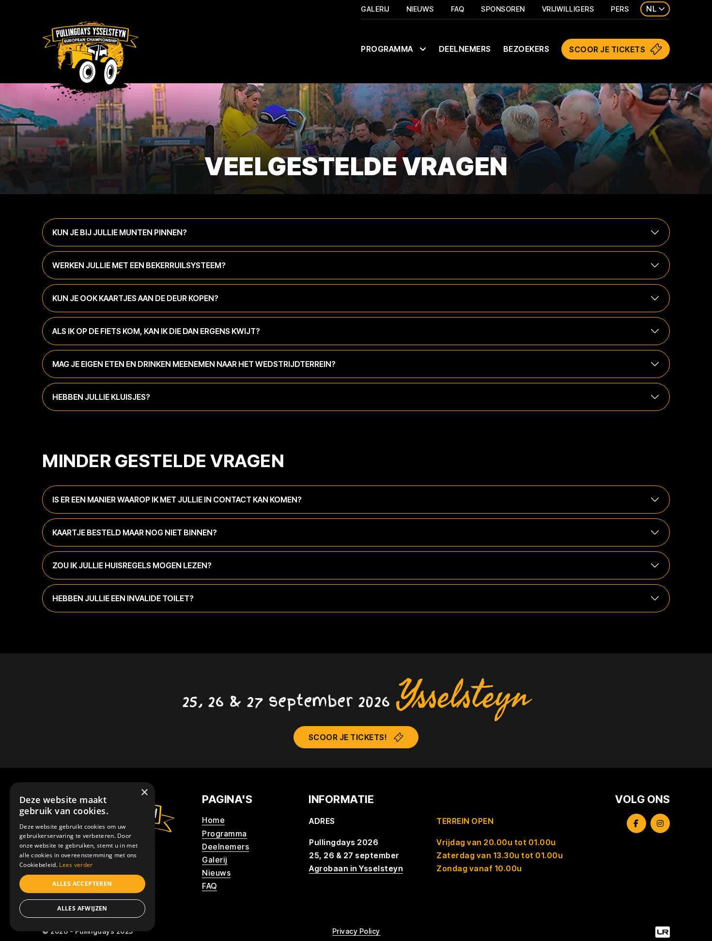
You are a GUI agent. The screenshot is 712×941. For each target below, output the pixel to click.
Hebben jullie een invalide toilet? (123, 598)
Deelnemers (465, 49)
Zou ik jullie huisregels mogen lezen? (132, 565)
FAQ (457, 9)
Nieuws (420, 9)
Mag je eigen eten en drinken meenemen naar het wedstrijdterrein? (194, 364)
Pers (620, 9)
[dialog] (82, 856)
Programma (224, 833)
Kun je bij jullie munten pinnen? (119, 232)
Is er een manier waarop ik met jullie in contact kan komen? (177, 499)
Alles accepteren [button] (82, 884)
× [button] (144, 792)
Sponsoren (503, 9)
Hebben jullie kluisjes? (101, 397)
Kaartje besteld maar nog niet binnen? (134, 532)
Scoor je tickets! (348, 737)
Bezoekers (526, 49)
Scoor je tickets (607, 49)
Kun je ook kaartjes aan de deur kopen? (135, 298)
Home (213, 820)
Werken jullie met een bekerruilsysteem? (139, 265)
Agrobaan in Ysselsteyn (356, 868)
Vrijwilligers (568, 9)
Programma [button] (388, 49)
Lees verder (76, 865)
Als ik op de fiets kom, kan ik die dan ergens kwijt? (156, 331)
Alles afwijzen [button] (82, 908)
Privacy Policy (356, 931)
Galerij (375, 9)
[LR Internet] (662, 931)
